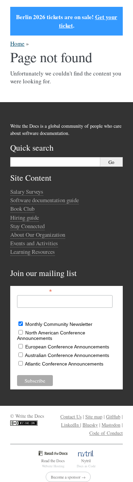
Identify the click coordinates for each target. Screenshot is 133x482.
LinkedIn (70, 425)
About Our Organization (37, 234)
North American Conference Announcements (51, 335)
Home (17, 43)
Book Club (22, 208)
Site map (93, 416)
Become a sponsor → (68, 477)
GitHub (113, 416)
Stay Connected (27, 226)
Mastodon (111, 425)
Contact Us (71, 416)
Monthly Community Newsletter (58, 324)
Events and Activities (34, 243)
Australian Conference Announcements (67, 355)
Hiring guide (24, 217)
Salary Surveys (26, 191)
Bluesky (90, 425)
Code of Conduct (106, 433)
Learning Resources (32, 252)
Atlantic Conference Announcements (64, 364)
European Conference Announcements (67, 346)
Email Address (34, 291)
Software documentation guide (44, 200)
